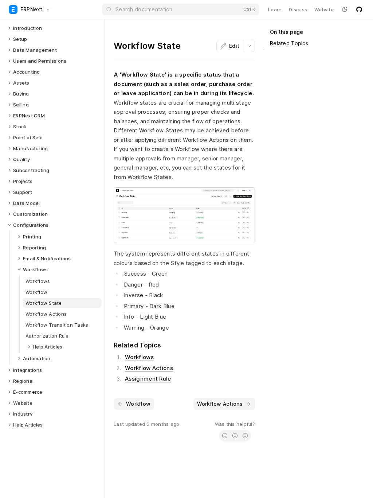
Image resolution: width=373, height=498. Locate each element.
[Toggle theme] (344, 9)
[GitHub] (359, 9)
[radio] (225, 436)
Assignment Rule (148, 378)
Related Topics (289, 43)
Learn (275, 9)
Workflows (139, 357)
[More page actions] (249, 46)
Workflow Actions (149, 368)
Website (324, 9)
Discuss (298, 9)
